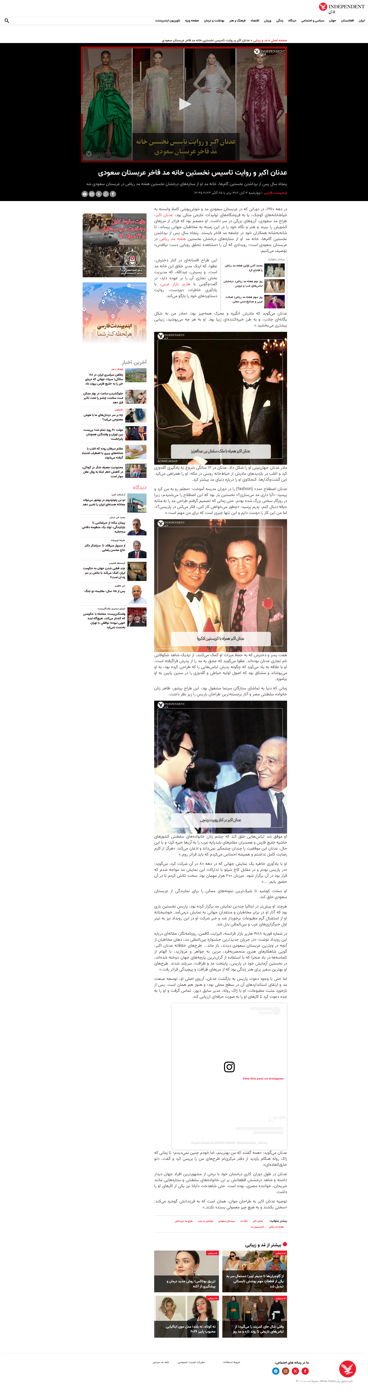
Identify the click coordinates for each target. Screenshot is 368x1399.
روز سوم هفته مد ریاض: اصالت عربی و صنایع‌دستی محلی (244, 299)
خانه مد (244, 1221)
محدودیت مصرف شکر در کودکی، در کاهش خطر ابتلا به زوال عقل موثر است (102, 472)
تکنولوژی (119, 410)
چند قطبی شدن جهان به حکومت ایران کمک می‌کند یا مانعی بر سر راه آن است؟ (104, 573)
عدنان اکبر (164, 215)
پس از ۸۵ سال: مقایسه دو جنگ (105, 591)
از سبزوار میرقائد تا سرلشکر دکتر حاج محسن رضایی (105, 548)
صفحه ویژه (192, 20)
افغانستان (347, 20)
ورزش (267, 20)
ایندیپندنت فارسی (275, 193)
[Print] (85, 194)
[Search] (7, 21)
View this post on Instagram (263, 1078)
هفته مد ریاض (172, 239)
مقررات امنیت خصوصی (191, 1362)
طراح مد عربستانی (184, 1221)
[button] (184, 104)
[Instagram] (285, 1371)
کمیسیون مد (257, 1227)
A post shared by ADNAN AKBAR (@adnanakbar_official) (229, 1143)
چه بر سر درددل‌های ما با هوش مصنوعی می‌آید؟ (103, 417)
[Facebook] (113, 194)
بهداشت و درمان (214, 20)
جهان (332, 20)
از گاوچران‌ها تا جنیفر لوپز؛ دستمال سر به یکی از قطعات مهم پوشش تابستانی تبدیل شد (255, 1281)
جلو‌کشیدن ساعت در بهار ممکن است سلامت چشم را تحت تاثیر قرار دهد (103, 398)
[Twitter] (99, 194)
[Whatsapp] (106, 194)
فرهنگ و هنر (237, 20)
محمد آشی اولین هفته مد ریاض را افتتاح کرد (244, 268)
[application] (184, 104)
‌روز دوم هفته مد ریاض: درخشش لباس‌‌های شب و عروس (243, 284)
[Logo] (269, 52)
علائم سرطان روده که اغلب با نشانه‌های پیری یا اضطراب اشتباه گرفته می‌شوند (102, 453)
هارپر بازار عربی (175, 284)
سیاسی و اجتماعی (312, 20)
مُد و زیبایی (260, 40)
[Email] (92, 194)
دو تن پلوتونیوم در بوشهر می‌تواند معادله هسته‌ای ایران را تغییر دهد (104, 502)
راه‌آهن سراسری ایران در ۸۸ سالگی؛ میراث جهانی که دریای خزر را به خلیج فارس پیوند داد (104, 379)
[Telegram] (275, 1371)
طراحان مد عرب (205, 1221)
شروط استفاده (231, 1362)
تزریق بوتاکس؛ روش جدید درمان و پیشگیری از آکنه (191, 1284)
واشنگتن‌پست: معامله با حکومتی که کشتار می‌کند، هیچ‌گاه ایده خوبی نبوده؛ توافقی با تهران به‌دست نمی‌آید (104, 620)
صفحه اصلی (279, 40)
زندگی (279, 20)
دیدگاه (292, 20)
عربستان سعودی (226, 1221)
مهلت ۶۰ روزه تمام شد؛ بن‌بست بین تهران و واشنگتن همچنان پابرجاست (103, 434)
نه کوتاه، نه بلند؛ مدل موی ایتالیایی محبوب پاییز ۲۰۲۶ (191, 1329)
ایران (362, 20)
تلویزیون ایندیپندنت (167, 20)
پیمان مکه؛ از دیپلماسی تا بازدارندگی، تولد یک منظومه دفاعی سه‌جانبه (103, 527)
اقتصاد (255, 20)
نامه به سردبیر (161, 1362)
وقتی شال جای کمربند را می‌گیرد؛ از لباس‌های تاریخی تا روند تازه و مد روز (258, 1329)
